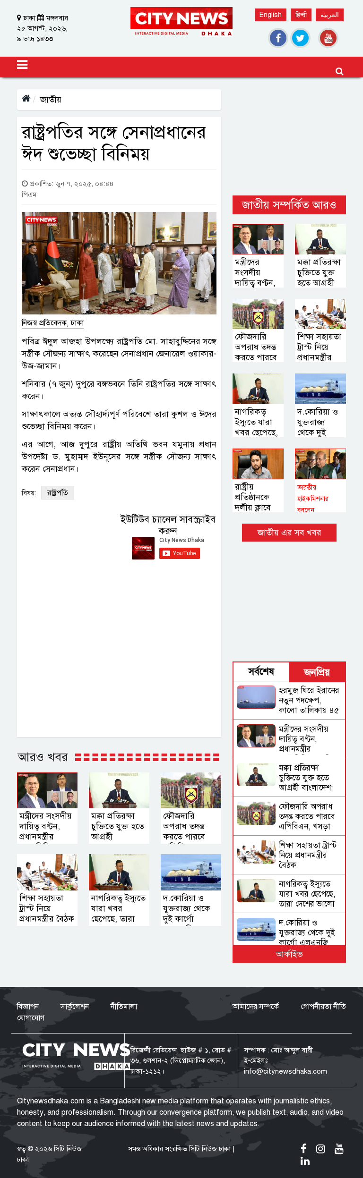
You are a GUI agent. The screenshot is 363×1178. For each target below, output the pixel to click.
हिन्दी (301, 15)
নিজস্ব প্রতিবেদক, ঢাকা (53, 323)
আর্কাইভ (289, 954)
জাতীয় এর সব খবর (289, 532)
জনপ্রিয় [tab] (317, 672)
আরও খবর (43, 756)
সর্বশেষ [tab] (261, 672)
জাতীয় (50, 99)
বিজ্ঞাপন (28, 1006)
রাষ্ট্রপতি (57, 493)
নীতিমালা (124, 1006)
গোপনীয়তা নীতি (323, 1006)
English (270, 15)
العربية (329, 15)
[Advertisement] (289, 136)
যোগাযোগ (30, 1018)
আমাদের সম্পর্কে (256, 1006)
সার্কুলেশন (74, 1006)
